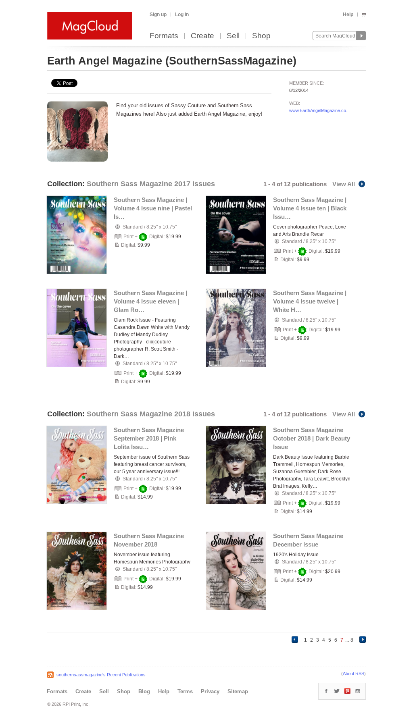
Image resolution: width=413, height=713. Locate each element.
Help (348, 14)
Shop (261, 36)
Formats (164, 36)
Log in (182, 14)
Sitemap (237, 691)
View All (343, 184)
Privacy (210, 691)
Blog (144, 691)
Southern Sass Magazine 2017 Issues (151, 184)
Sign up (158, 14)
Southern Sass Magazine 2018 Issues (151, 414)
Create (202, 36)
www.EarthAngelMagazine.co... (319, 110)
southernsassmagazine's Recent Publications (101, 674)
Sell (233, 36)
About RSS (353, 673)
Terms (185, 691)
